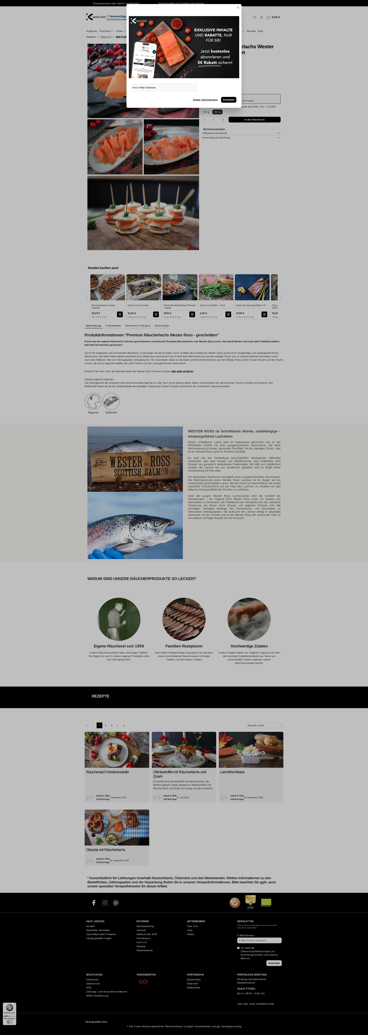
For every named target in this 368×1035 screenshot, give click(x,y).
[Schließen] (238, 7)
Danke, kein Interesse (205, 99)
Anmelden (228, 99)
